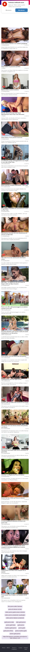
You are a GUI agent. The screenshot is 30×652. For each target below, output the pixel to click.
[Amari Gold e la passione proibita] (15, 58)
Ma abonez (21, 10)
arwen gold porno (15, 633)
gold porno (21, 625)
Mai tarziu (8, 10)
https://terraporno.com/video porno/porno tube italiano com (15, 637)
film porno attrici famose (15, 606)
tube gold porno (20, 622)
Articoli (3, 647)
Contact (20, 647)
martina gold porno (10, 628)
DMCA (8, 647)
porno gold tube (10, 625)
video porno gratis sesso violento (15, 612)
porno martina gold (20, 631)
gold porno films (8, 631)
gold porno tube (9, 622)
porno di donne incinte (15, 609)
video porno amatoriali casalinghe (15, 615)
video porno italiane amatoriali (15, 618)
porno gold (22, 628)
